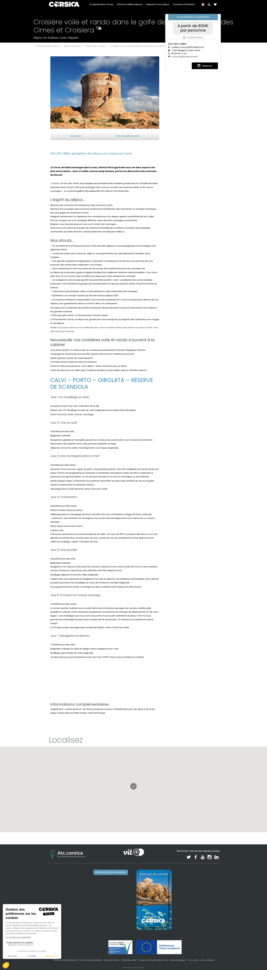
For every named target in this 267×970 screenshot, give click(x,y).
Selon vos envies (72, 46)
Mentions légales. (178, 960)
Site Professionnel (129, 960)
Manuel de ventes (111, 960)
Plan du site (193, 960)
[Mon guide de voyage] (215, 4)
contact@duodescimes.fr (185, 56)
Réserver (207, 65)
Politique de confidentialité (64, 960)
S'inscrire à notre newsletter (110, 872)
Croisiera (55, 183)
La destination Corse (101, 4)
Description (75, 136)
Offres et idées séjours (130, 4)
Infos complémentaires (127, 136)
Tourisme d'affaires (184, 4)
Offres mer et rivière (95, 46)
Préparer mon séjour (157, 4)
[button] (209, 4)
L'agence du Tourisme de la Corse (153, 960)
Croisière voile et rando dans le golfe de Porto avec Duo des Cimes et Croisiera (151, 46)
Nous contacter (207, 960)
